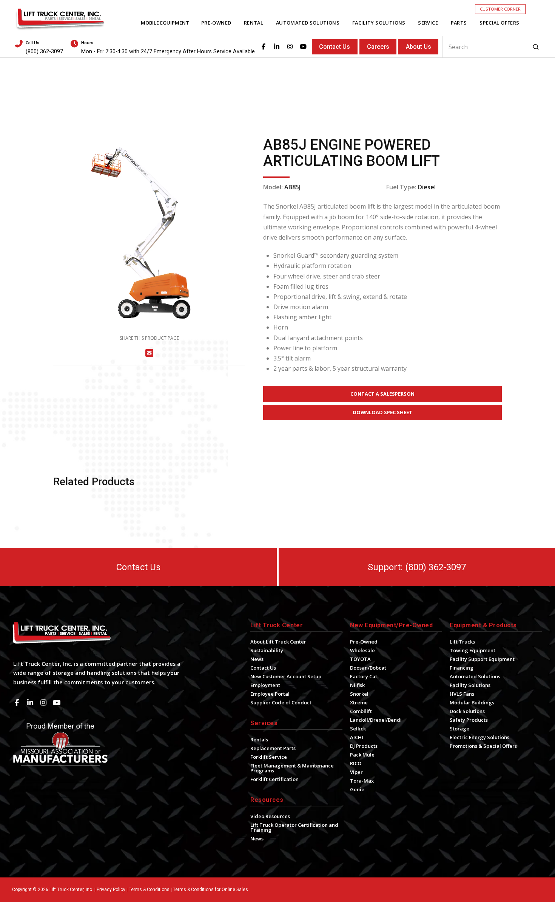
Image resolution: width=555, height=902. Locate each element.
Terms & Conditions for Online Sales (210, 889)
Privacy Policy (111, 889)
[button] (500, 9)
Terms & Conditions (149, 889)
